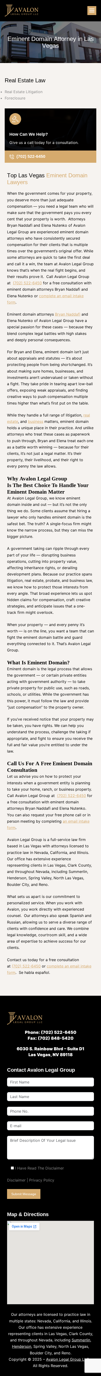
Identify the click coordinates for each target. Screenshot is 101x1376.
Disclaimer (16, 1180)
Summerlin (81, 1340)
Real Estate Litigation (24, 91)
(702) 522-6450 (27, 283)
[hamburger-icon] (91, 10)
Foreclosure (15, 98)
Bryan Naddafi (67, 314)
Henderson (21, 1346)
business (35, 421)
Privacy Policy (41, 1180)
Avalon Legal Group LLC (67, 1359)
